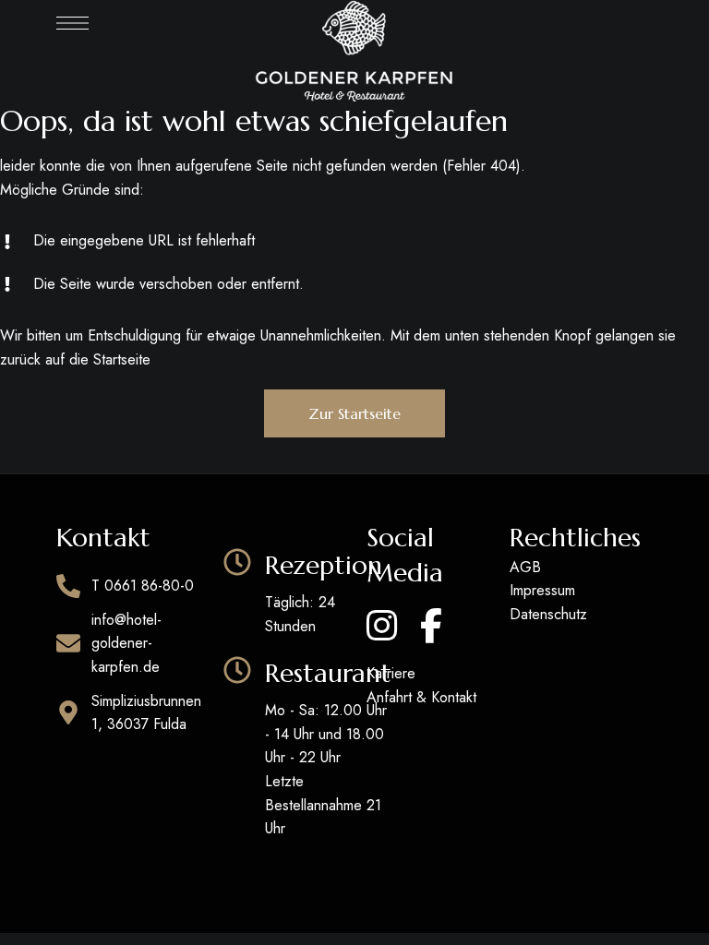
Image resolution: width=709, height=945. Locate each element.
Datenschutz (548, 614)
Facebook (431, 625)
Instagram (382, 625)
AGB (525, 567)
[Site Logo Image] (354, 51)
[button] (354, 413)
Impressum (542, 590)
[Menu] (72, 23)
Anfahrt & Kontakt (421, 697)
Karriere (391, 673)
